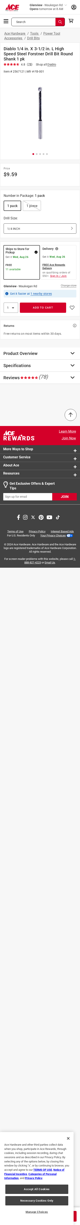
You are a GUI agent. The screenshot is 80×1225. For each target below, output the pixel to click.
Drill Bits (33, 38)
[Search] (60, 22)
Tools (34, 33)
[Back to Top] (71, 415)
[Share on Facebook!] (18, 517)
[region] (37, 1178)
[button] (40, 112)
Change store (68, 285)
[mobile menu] (6, 21)
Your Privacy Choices (53, 535)
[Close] (68, 1138)
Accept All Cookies (37, 1189)
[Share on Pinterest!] (41, 517)
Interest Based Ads (62, 531)
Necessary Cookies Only (36, 1200)
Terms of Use (15, 531)
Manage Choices (37, 1212)
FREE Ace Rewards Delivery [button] (53, 266)
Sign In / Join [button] (58, 275)
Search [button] (21, 22)
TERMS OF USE (42, 1169)
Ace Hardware (15, 33)
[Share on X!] (33, 517)
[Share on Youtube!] (49, 517)
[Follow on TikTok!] (57, 517)
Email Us (50, 562)
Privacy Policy (37, 531)
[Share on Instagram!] (25, 517)
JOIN (64, 497)
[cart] (72, 20)
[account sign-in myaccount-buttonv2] (74, 7)
